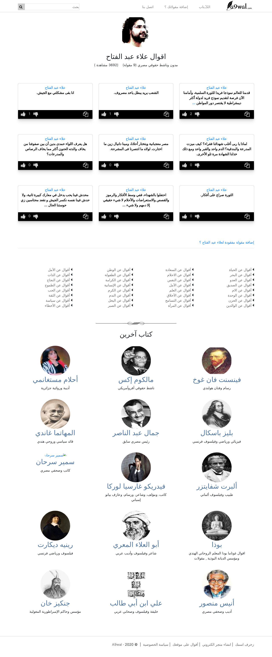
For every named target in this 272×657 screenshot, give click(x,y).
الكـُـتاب (204, 7)
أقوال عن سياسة (58, 300)
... (194, 103)
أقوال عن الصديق (239, 285)
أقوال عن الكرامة (117, 280)
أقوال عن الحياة (240, 270)
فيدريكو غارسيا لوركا (136, 486)
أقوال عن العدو (240, 280)
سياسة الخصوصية (155, 644)
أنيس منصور (216, 603)
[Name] (21, 7)
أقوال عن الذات (59, 275)
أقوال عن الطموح (57, 285)
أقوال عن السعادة (178, 270)
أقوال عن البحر (240, 275)
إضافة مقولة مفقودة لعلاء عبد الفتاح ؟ (226, 242)
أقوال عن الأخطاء (57, 305)
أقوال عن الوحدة (239, 295)
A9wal (117, 644)
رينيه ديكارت (55, 544)
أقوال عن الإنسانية (117, 285)
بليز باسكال (216, 433)
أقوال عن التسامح (178, 300)
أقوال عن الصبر (119, 305)
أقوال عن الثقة (59, 295)
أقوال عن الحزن (239, 300)
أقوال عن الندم (119, 295)
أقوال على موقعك (185, 644)
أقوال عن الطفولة (117, 275)
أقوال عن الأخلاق (179, 295)
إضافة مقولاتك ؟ (176, 7)
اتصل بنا (147, 7)
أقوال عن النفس (179, 280)
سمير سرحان (55, 462)
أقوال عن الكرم (119, 290)
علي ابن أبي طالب (136, 603)
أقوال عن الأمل (180, 285)
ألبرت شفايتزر (217, 486)
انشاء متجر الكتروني (216, 644)
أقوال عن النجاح (58, 280)
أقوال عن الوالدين (238, 305)
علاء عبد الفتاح (217, 87)
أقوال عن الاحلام (179, 275)
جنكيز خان (55, 603)
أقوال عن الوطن (118, 270)
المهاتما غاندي (55, 433)
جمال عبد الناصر (136, 433)
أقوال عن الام (241, 290)
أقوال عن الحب (59, 290)
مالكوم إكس (136, 379)
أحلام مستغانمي (55, 379)
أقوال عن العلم (180, 290)
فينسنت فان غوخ (217, 379)
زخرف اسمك (244, 644)
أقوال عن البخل (119, 300)
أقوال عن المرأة (179, 305)
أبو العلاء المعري (136, 544)
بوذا (217, 544)
